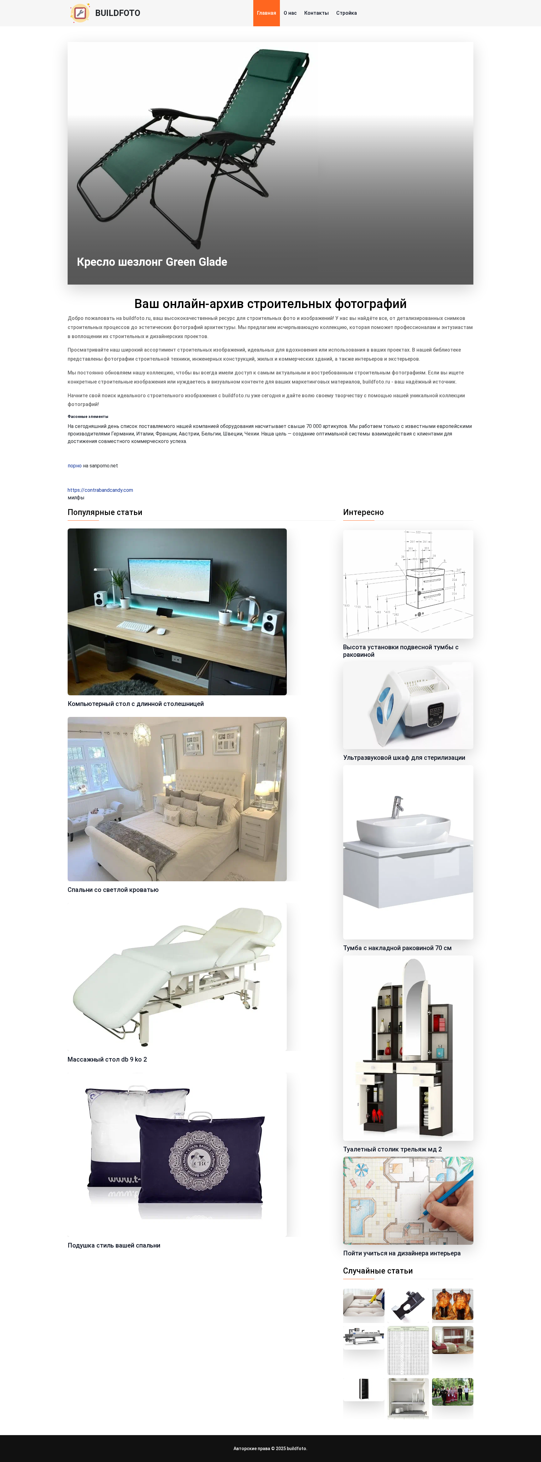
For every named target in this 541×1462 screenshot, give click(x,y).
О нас (290, 13)
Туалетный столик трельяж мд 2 (392, 1149)
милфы (76, 498)
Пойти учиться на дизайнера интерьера (402, 1253)
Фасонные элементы (88, 416)
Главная (266, 13)
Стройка (346, 13)
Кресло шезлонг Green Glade (152, 262)
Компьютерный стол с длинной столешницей (136, 704)
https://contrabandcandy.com (100, 490)
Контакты (316, 13)
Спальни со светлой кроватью (113, 889)
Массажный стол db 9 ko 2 (107, 1059)
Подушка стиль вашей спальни (114, 1245)
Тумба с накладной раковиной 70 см (397, 948)
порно (75, 466)
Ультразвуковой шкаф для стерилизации (404, 757)
